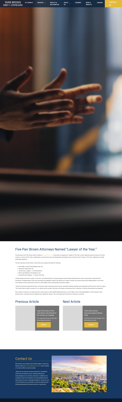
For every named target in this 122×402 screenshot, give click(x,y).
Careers (100, 2)
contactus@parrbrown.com (33, 366)
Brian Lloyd (22, 273)
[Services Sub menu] (45, 3)
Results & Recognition (54, 3)
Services (40, 2)
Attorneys (29, 2)
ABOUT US (66, 3)
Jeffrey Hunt (22, 271)
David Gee (21, 268)
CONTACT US (113, 3)
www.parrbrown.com (47, 255)
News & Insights (89, 3)
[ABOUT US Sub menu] (70, 4)
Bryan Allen (22, 266)
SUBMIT (44, 324)
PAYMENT (78, 2)
